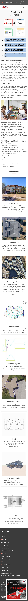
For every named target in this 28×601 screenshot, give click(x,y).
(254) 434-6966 (9, 573)
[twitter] (2, 589)
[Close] (25, 580)
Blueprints (5, 567)
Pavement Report (7, 558)
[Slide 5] (19, 57)
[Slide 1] (9, 57)
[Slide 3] (14, 57)
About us (4, 536)
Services (4, 539)
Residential (5, 545)
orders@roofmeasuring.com (12, 575)
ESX (3, 561)
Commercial (5, 548)
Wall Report (5, 553)
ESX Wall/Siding (6, 564)
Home (3, 534)
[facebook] (5, 589)
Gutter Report (6, 556)
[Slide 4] (17, 57)
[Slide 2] (11, 57)
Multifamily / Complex (8, 550)
